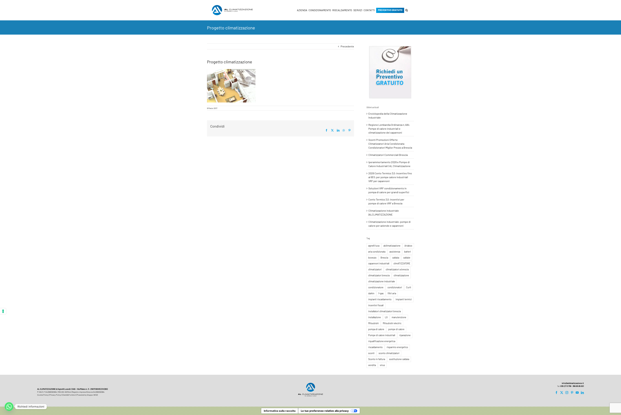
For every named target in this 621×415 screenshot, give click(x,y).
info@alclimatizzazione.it (573, 383)
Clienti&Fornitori (69, 395)
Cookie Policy (43, 395)
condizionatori (394, 287)
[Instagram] (566, 392)
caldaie (406, 257)
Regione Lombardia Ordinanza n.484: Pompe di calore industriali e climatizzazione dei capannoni (389, 128)
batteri (407, 251)
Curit (408, 287)
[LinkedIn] (582, 392)
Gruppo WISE (92, 395)
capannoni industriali (378, 263)
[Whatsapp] (9, 406)
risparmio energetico (397, 347)
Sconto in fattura (376, 359)
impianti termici (404, 299)
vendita (372, 365)
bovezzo (372, 257)
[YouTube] (577, 392)
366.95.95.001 (578, 386)
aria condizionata (376, 251)
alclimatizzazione (391, 245)
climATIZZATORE (401, 263)
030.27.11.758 (565, 386)
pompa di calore (376, 329)
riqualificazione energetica (381, 341)
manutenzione (399, 317)
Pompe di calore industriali (381, 335)
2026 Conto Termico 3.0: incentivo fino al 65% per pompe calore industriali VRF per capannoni (390, 177)
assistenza (394, 251)
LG (386, 317)
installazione (374, 317)
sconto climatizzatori (389, 353)
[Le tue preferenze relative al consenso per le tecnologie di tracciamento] (3, 311)
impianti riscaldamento (380, 299)
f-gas (381, 293)
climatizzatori (375, 269)
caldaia (395, 257)
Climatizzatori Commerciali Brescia (388, 154)
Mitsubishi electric (392, 323)
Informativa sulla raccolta (279, 410)
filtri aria (392, 293)
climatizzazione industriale (381, 281)
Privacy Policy (55, 395)
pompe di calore (396, 329)
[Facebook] (556, 392)
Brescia (384, 257)
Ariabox (408, 245)
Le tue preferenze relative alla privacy (325, 410)
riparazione (405, 335)
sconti (371, 353)
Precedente (347, 46)
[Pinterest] (572, 392)
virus (382, 365)
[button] (406, 10)
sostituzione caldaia (399, 359)
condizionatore (375, 287)
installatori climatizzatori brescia (384, 311)
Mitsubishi (373, 323)
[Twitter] (561, 392)
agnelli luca (373, 245)
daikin (371, 293)
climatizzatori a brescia (397, 269)
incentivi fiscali (376, 305)
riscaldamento (375, 347)
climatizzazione (401, 275)
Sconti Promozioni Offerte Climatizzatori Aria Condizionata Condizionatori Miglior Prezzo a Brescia (390, 143)
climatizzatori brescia (379, 275)
